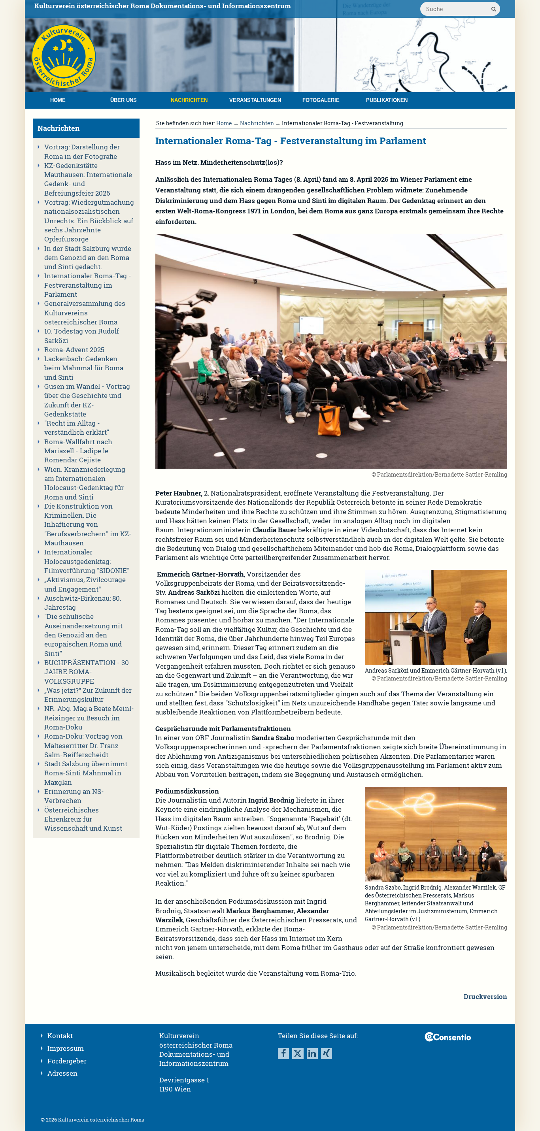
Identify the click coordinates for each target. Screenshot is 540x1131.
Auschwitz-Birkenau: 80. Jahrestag (82, 603)
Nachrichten (189, 100)
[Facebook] (283, 1053)
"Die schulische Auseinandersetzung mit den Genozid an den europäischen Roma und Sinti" (83, 635)
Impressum (65, 1048)
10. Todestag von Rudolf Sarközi (81, 336)
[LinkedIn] (312, 1053)
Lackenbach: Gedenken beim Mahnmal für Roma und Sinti (83, 368)
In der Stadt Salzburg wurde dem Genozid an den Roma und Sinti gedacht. (87, 257)
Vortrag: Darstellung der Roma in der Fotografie (82, 151)
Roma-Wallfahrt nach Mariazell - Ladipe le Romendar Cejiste (78, 451)
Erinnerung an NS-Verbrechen (74, 796)
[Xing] (326, 1053)
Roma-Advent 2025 (74, 349)
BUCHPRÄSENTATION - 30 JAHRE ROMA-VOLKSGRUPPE (86, 672)
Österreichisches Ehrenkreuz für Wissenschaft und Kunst (83, 819)
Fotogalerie (321, 100)
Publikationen (387, 100)
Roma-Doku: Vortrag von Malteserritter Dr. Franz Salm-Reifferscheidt (83, 745)
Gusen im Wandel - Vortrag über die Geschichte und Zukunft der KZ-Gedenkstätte (87, 400)
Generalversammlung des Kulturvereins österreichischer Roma (84, 312)
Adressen (62, 1073)
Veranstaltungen (255, 100)
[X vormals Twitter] (297, 1053)
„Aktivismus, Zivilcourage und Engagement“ (85, 584)
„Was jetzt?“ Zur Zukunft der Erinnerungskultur (88, 695)
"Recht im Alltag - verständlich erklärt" (76, 428)
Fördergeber (67, 1061)
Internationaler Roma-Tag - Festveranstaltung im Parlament (87, 285)
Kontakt (60, 1035)
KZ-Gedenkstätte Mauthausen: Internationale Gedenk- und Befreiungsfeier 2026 (88, 179)
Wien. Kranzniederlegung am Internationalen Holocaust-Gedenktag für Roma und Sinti (84, 483)
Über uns (123, 100)
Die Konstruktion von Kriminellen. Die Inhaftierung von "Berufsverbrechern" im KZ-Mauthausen (88, 524)
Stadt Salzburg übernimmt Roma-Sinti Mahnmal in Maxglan (85, 773)
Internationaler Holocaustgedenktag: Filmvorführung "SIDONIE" (86, 561)
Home (58, 100)
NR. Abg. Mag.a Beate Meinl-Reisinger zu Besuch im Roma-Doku (89, 717)
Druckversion (485, 996)
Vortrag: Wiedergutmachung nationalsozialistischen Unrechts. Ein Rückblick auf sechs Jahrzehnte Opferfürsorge (89, 220)
